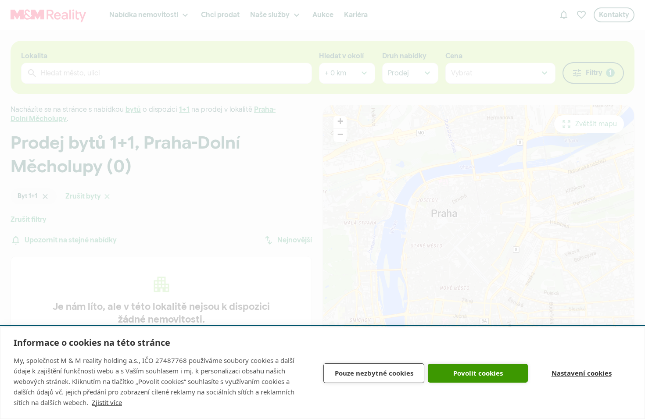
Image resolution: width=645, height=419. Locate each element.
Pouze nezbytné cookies (374, 373)
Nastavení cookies (582, 373)
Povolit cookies (478, 373)
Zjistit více (107, 402)
